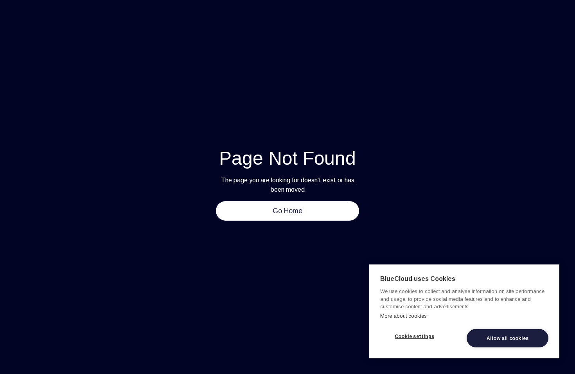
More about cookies (403, 316)
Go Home (287, 211)
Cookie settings (414, 336)
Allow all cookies (507, 338)
